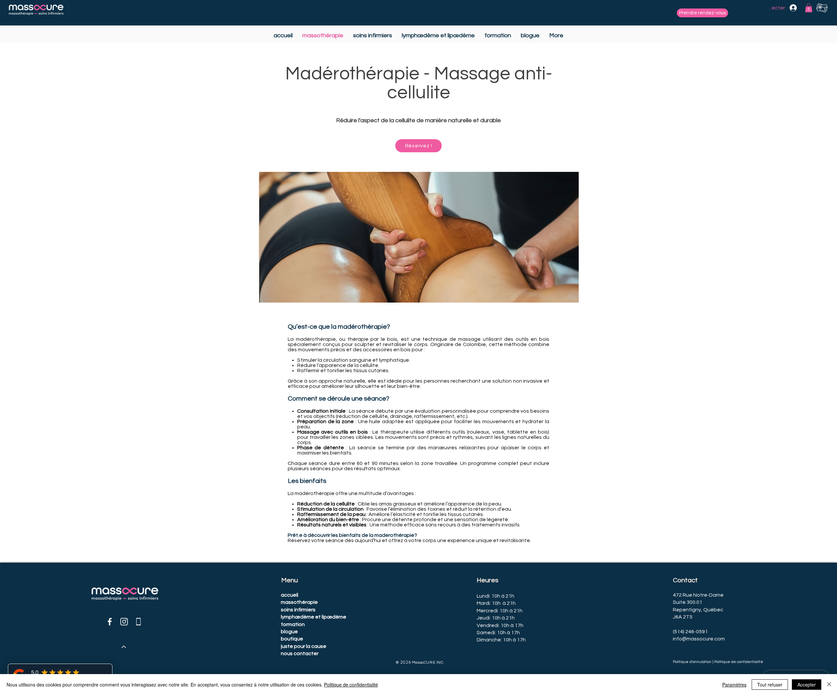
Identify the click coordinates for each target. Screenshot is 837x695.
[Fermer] (829, 684)
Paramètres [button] (734, 684)
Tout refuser (769, 684)
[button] (808, 7)
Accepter (806, 684)
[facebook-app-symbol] (109, 621)
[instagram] (124, 621)
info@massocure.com (699, 638)
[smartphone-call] (138, 621)
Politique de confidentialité (351, 684)
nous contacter (299, 653)
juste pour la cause (303, 646)
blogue (289, 631)
